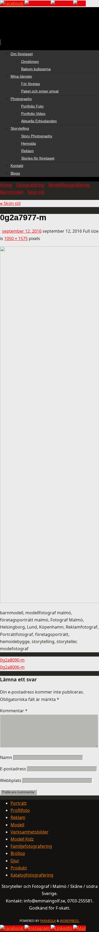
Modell (17, 825)
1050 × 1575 (16, 238)
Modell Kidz (22, 839)
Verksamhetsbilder (30, 832)
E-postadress (13, 769)
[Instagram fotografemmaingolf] (38, 3)
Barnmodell (11, 192)
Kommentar (13, 711)
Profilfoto (20, 810)
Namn (6, 757)
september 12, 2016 (21, 231)
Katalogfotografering (32, 875)
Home (6, 185)
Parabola (48, 921)
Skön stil (35, 192)
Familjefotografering (31, 846)
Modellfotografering (69, 185)
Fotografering (30, 185)
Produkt (19, 868)
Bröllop (18, 853)
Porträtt (19, 803)
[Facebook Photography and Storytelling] (12, 3)
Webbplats (10, 780)
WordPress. (69, 921)
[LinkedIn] (62, 3)
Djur (15, 861)
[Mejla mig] (79, 3)
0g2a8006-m (12, 667)
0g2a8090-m (12, 660)
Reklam (18, 817)
